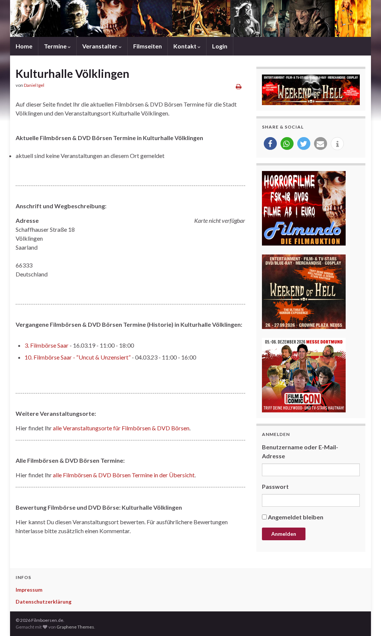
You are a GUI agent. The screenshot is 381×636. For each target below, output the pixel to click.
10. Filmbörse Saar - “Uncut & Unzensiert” (78, 357)
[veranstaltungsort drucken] (238, 86)
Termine (56, 46)
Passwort (275, 486)
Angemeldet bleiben (295, 516)
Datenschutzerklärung (43, 601)
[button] (270, 143)
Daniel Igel (34, 85)
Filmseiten (147, 46)
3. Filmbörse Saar (46, 345)
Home (24, 46)
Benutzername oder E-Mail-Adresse (300, 451)
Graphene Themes (75, 627)
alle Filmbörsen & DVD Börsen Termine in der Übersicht (124, 474)
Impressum (29, 589)
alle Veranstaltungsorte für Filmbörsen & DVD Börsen (121, 427)
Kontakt (185, 46)
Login (219, 46)
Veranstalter (100, 46)
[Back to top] (364, 619)
